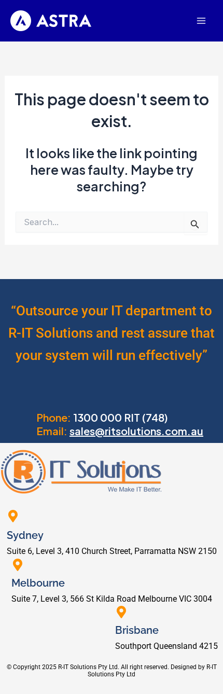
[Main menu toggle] (201, 21)
